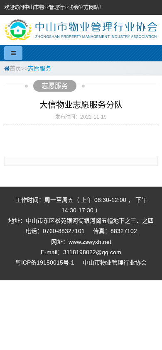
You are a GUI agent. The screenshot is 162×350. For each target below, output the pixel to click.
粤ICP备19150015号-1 (44, 262)
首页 (15, 68)
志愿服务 (39, 68)
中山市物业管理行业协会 (115, 262)
